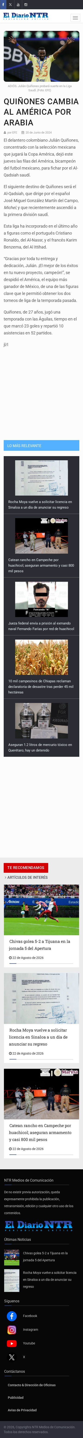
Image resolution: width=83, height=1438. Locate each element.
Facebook (30, 1316)
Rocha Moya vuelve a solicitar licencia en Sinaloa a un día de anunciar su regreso (50, 1279)
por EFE (12, 132)
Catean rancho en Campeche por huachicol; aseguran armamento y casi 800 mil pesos (41, 507)
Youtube (29, 1343)
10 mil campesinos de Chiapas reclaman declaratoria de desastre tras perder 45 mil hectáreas (41, 629)
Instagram (30, 1329)
